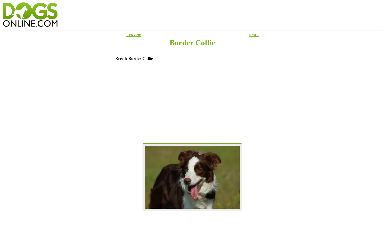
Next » (254, 35)
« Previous (133, 35)
